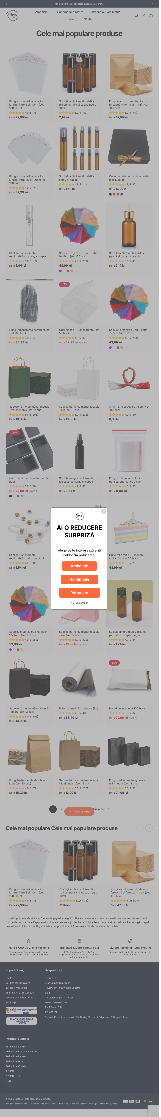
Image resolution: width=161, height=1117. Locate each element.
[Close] (103, 511)
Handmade (79, 579)
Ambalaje (79, 566)
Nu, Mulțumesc (79, 602)
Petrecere (79, 592)
